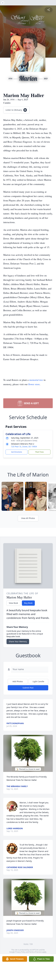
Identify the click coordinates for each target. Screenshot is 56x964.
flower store (34, 384)
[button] (28, 753)
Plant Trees (39, 452)
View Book (13, 603)
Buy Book (28, 603)
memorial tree (36, 379)
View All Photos (28, 518)
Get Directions (16, 452)
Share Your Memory (18, 641)
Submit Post (28, 687)
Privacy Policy (20, 952)
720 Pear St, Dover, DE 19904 (24, 446)
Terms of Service (35, 952)
